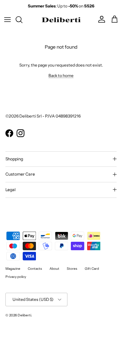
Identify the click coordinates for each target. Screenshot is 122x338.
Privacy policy (15, 277)
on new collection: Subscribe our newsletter (61, 8)
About (54, 268)
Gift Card (92, 268)
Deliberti (24, 315)
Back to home (61, 75)
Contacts (35, 268)
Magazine (12, 268)
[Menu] (7, 19)
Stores (72, 268)
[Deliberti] (61, 19)
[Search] (22, 19)
